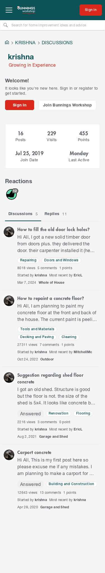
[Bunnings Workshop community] (26, 10)
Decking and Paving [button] (37, 337)
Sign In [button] (19, 105)
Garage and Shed (53, 436)
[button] (9, 231)
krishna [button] (41, 275)
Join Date (29, 159)
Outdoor (47, 359)
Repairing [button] (28, 260)
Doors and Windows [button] (61, 260)
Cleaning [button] (69, 337)
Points (83, 139)
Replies (56, 213)
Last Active (79, 159)
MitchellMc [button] (83, 352)
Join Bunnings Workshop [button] (67, 105)
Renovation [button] (58, 413)
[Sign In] (91, 10)
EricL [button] (78, 275)
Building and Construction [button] (71, 484)
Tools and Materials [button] (37, 329)
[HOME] (7, 43)
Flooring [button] (83, 413)
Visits (52, 139)
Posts (20, 139)
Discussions (23, 213)
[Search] (5, 25)
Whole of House (52, 282)
